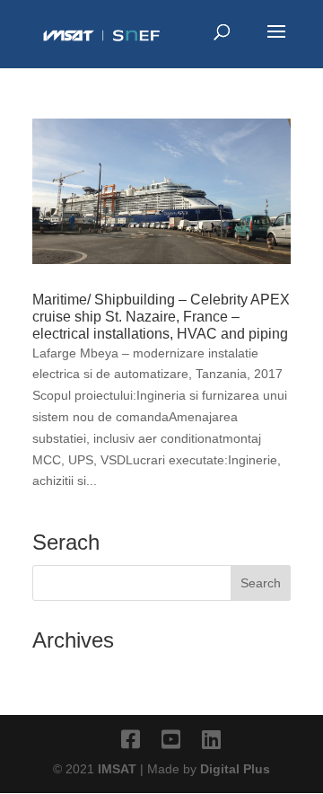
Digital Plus (235, 769)
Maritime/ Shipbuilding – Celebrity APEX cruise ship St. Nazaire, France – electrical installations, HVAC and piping (161, 316)
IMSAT (119, 769)
